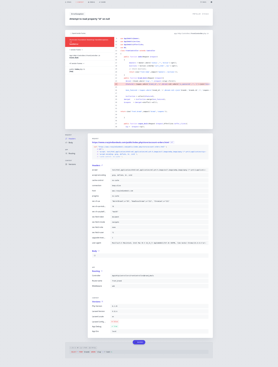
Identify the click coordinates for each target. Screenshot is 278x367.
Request (68, 135)
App (66, 150)
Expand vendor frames (79, 33)
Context (68, 160)
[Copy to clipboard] (206, 147)
